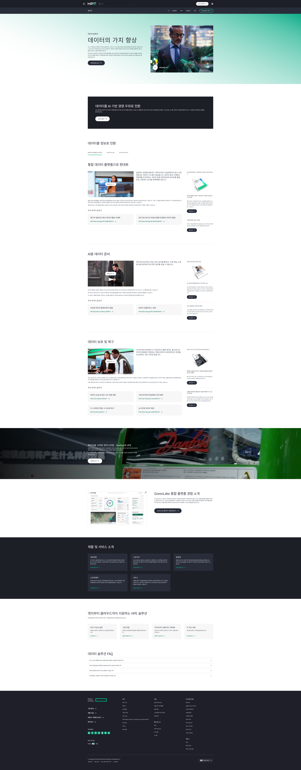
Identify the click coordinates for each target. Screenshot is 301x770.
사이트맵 (116, 761)
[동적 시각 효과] (93, 744)
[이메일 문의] (297, 764)
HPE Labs (124, 716)
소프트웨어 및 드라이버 (159, 712)
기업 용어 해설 (189, 716)
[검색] (100, 4)
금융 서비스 (188, 719)
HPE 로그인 (188, 729)
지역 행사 (156, 732)
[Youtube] (105, 733)
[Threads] (99, 733)
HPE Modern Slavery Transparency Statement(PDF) (135, 719)
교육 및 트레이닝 (190, 709)
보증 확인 (156, 716)
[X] (92, 733)
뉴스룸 (155, 735)
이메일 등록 (188, 712)
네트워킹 (174, 10)
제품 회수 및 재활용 (158, 706)
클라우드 (188, 10)
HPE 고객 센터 (189, 726)
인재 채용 (124, 709)
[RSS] (109, 733)
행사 (155, 725)
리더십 (123, 726)
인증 (187, 742)
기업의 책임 (125, 712)
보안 (195, 10)
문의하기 (188, 702)
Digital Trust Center (191, 706)
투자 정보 (124, 722)
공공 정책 (124, 729)
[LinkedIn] (89, 733)
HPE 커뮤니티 (189, 722)
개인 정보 (90, 761)
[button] (84, 4)
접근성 (123, 706)
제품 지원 (156, 709)
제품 (91, 713)
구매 (91, 709)
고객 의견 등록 (189, 733)
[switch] (92, 743)
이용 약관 (96, 761)
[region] (150, 453)
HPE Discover (157, 728)
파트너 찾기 (188, 745)
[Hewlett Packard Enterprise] (92, 4)
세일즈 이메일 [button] (94, 717)
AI (168, 10)
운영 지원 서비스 (158, 702)
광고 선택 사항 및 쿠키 (106, 761)
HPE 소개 (124, 702)
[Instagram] (95, 733)
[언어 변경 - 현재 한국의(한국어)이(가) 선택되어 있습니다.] (212, 3)
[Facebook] (102, 733)
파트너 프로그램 (189, 749)
